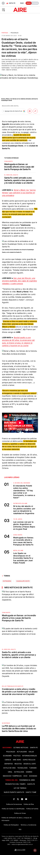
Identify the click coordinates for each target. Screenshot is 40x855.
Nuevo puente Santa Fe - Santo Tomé (20, 792)
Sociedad (33, 776)
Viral (10, 772)
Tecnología (22, 768)
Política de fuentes (32, 808)
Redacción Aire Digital (10, 106)
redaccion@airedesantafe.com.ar (22, 844)
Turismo (33, 768)
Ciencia (8, 760)
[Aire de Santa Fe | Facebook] (14, 799)
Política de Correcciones (14, 804)
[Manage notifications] (35, 850)
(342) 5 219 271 (32, 840)
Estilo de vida (9, 768)
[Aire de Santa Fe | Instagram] (22, 799)
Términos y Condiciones (28, 825)
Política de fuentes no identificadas (13, 808)
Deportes (8, 764)
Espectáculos (29, 760)
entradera (7, 581)
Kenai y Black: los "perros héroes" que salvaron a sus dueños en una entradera (19, 193)
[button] (6, 10)
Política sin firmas (20, 813)
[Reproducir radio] (3, 3)
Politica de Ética (29, 804)
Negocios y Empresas (12, 776)
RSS (20, 829)
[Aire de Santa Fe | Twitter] (18, 799)
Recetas (18, 764)
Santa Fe (34, 748)
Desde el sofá (29, 764)
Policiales (14, 33)
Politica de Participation (11, 825)
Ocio (25, 776)
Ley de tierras (20, 788)
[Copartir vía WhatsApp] (29, 111)
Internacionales (29, 756)
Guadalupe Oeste (23, 581)
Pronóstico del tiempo (15, 784)
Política (16, 756)
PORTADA (5, 33)
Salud (31, 752)
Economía (7, 756)
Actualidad (22, 752)
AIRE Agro (17, 760)
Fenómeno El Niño (27, 780)
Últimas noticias (20, 748)
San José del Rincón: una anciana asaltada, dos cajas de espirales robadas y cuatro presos (19, 281)
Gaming (29, 772)
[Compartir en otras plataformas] (35, 111)
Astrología (19, 772)
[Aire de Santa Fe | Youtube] (26, 799)
